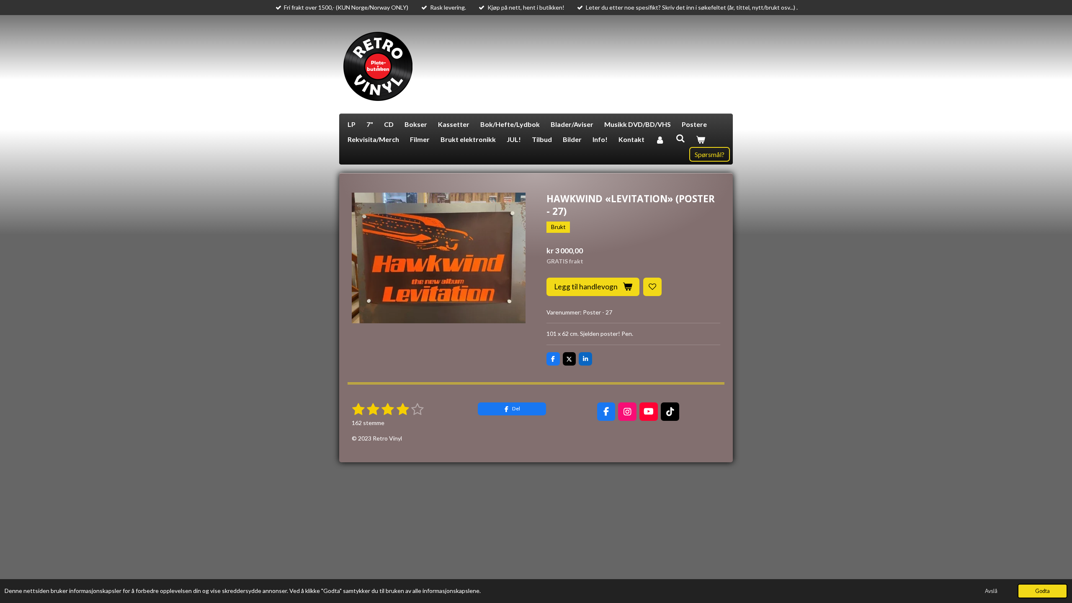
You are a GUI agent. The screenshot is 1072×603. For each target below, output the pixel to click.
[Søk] (680, 138)
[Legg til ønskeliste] (652, 287)
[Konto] (660, 139)
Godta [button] (1042, 591)
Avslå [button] (991, 591)
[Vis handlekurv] (701, 139)
